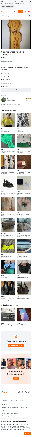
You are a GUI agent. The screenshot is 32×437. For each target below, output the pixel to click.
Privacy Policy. (19, 429)
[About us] (25, 11)
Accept (27, 434)
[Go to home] (2, 11)
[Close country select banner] (30, 2)
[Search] (29, 16)
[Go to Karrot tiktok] (29, 392)
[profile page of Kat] (3, 99)
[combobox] (14, 15)
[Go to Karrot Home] (6, 392)
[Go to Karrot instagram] (22, 392)
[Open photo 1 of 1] (16, 34)
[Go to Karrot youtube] (26, 392)
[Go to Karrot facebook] (19, 392)
